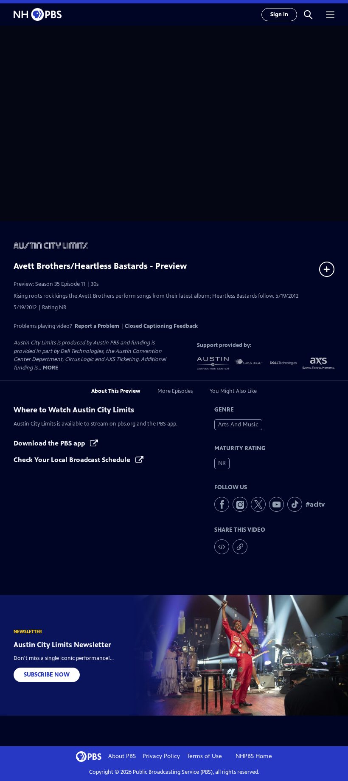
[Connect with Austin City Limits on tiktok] (294, 504)
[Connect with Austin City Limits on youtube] (276, 504)
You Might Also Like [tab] (233, 391)
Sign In (279, 14)
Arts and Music (238, 424)
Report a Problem (97, 326)
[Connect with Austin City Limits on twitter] (258, 504)
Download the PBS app (50, 443)
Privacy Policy (161, 756)
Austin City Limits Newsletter (62, 644)
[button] (308, 14)
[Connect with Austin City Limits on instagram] (240, 504)
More (50, 368)
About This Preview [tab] (115, 391)
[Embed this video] (221, 546)
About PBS (122, 756)
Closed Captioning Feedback (161, 326)
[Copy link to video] (240, 546)
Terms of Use (204, 756)
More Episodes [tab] (175, 391)
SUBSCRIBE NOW (47, 674)
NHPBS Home (254, 756)
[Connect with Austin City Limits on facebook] (221, 504)
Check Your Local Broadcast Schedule (73, 460)
